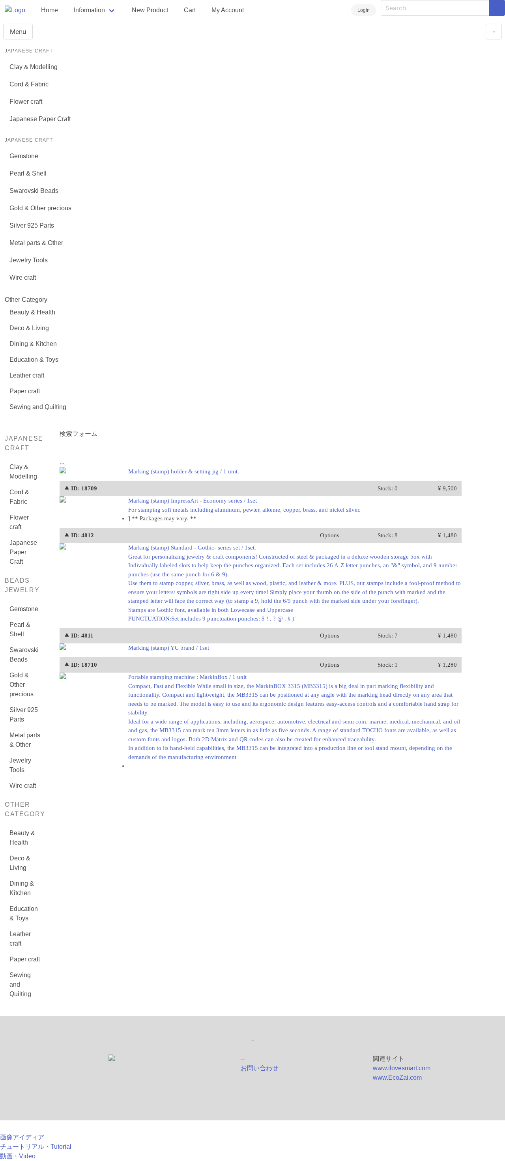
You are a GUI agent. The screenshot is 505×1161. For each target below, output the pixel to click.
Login (363, 10)
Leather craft (26, 375)
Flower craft (25, 101)
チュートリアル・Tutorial (35, 1146)
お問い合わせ (260, 1068)
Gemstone (23, 156)
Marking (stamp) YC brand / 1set (168, 648)
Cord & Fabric (29, 84)
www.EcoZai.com (397, 1077)
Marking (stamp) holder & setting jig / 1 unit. (183, 471)
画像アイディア (22, 1137)
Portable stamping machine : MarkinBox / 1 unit (294, 717)
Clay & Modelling (33, 67)
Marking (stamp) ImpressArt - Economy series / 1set (244, 505)
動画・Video (18, 1156)
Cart (190, 10)
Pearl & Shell (28, 173)
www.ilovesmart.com (401, 1068)
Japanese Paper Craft (40, 119)
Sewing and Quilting (37, 407)
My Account (227, 10)
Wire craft (22, 277)
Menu (18, 32)
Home (49, 10)
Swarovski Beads (33, 190)
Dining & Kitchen (33, 343)
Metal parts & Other (36, 242)
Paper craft (24, 391)
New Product (150, 10)
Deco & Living (29, 328)
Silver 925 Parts (31, 225)
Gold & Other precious (40, 208)
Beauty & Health (32, 312)
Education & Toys (33, 359)
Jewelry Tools (28, 260)
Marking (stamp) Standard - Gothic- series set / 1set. (294, 583)
